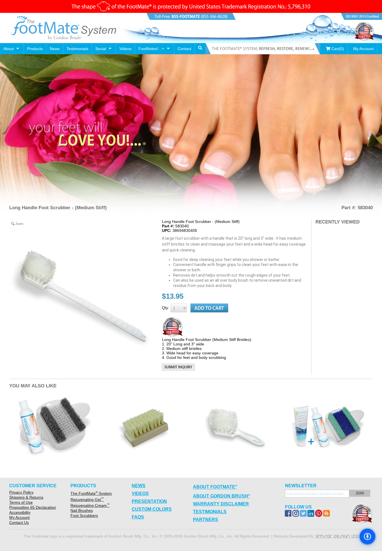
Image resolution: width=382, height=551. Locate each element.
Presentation (149, 501)
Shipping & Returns (26, 497)
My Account (363, 48)
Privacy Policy (21, 492)
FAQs (138, 517)
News (55, 48)
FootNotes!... (151, 48)
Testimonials (77, 48)
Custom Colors (152, 509)
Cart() (337, 48)
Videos (125, 48)
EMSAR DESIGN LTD (337, 536)
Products (35, 48)
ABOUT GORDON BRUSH (221, 495)
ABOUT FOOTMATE (215, 486)
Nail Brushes (81, 510)
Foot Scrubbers (84, 515)
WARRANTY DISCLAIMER (221, 503)
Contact (184, 48)
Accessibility (19, 512)
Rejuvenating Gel (87, 499)
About (8, 48)
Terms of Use (21, 502)
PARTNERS (205, 519)
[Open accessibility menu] (367, 536)
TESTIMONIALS (210, 511)
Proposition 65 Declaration (32, 507)
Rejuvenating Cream (90, 505)
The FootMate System (91, 493)
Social (100, 48)
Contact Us (19, 522)
